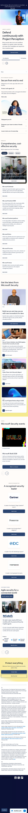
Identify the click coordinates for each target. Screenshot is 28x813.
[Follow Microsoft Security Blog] (22, 778)
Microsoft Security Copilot (6, 640)
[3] (2, 742)
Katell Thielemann (5, 738)
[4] (2, 761)
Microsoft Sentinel (15, 640)
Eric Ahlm (20, 733)
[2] (2, 695)
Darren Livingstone (9, 734)
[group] (14, 448)
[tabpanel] (14, 215)
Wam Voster (12, 738)
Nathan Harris (8, 727)
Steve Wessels (20, 727)
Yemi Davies (13, 727)
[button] (14, 72)
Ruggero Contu (18, 738)
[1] (1, 687)
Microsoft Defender (22, 640)
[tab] (4, 153)
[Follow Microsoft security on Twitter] (19, 778)
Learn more (12, 8)
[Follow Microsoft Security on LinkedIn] (15, 778)
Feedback (4, 810)
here (14, 759)
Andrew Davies (14, 733)
